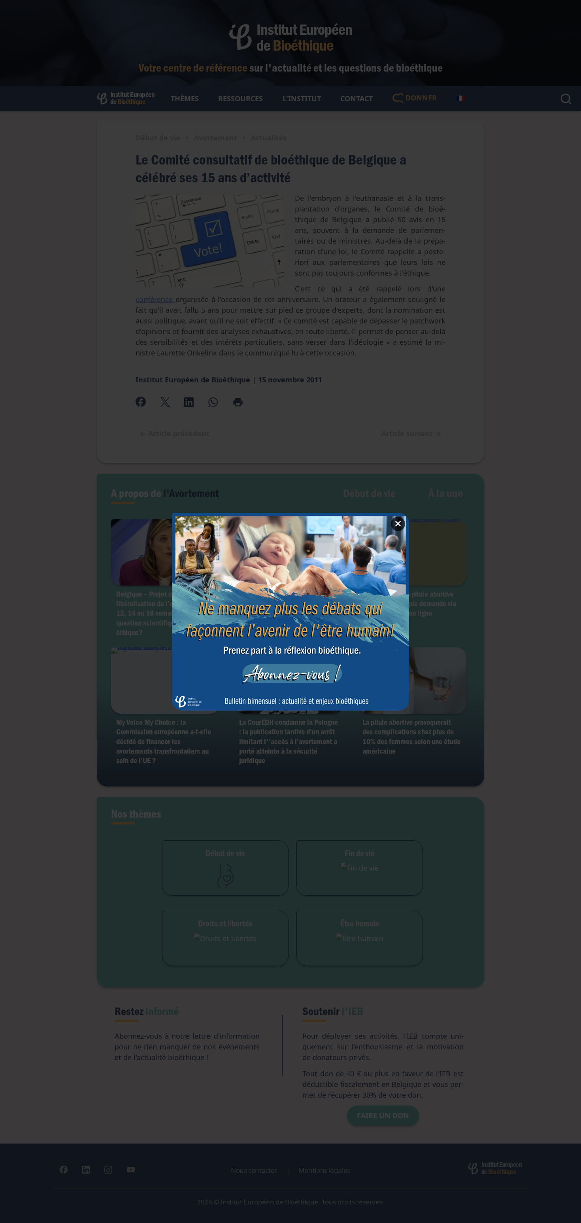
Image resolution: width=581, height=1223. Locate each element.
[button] (290, 612)
